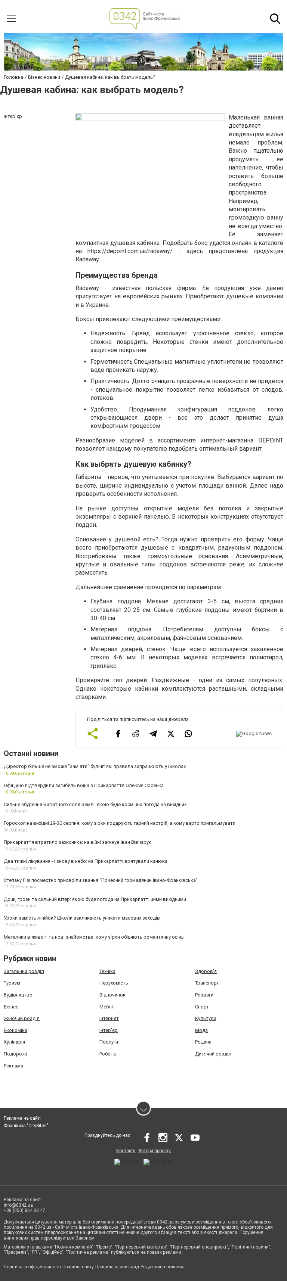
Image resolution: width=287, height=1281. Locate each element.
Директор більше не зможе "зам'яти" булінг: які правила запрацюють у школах (95, 766)
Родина (203, 1042)
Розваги (204, 995)
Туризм (12, 983)
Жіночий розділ (22, 1018)
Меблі (106, 1007)
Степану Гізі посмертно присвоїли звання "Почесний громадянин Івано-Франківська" (101, 880)
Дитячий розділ (213, 1054)
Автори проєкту (154, 1150)
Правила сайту (78, 1266)
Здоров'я (206, 971)
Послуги (108, 1042)
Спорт (202, 1007)
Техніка (107, 971)
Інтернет (109, 1018)
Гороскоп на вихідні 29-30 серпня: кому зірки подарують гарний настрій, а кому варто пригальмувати (119, 823)
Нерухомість (113, 983)
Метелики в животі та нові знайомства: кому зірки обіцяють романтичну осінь (94, 937)
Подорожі (15, 1054)
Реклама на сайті (22, 1118)
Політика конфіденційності (32, 1266)
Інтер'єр (108, 1030)
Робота (107, 1054)
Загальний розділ (24, 971)
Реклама (13, 1066)
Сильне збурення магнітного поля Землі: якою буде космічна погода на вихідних (95, 804)
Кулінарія (14, 1042)
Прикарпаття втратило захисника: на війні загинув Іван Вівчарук (77, 842)
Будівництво (18, 995)
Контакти (126, 1150)
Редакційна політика (163, 1266)
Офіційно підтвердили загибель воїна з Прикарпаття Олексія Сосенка (84, 785)
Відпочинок (112, 995)
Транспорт (207, 983)
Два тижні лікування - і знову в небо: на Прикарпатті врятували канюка (85, 861)
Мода (201, 1030)
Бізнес (11, 1007)
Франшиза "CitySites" (26, 1125)
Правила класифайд (117, 1266)
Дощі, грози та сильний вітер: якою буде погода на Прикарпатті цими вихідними (95, 899)
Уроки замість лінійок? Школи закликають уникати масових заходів (82, 918)
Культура (205, 1018)
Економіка (15, 1030)
